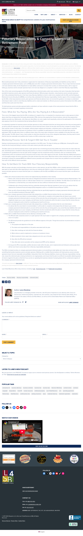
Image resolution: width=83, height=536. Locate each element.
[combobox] (51, 10)
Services (62, 14)
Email (45, 334)
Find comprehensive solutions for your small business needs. (28, 21)
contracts (75, 388)
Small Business (14, 394)
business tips (46, 388)
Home (36, 14)
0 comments (29, 47)
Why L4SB (44, 14)
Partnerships (6, 394)
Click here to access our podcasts (16, 374)
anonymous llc (6, 388)
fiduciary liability (11, 277)
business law (38, 388)
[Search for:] (51, 10)
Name (4, 334)
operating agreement (68, 391)
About (53, 14)
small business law (25, 394)
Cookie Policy (21, 521)
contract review (67, 388)
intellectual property (40, 391)
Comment (6, 319)
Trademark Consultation (55, 269)
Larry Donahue (9, 47)
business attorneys (16, 388)
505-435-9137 (30, 507)
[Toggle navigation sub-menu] (48, 15)
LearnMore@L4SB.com (34, 504)
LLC (34, 269)
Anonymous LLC (40, 269)
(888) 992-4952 (10, 2)
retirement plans (34, 277)
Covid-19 (20, 391)
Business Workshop (57, 388)
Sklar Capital (17, 68)
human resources (28, 391)
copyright (5, 391)
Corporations (12, 391)
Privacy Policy (14, 521)
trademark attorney (52, 394)
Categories (5, 356)
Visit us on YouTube (42, 446)
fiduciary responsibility (22, 277)
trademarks (75, 394)
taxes (44, 394)
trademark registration (64, 394)
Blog (71, 14)
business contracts (28, 388)
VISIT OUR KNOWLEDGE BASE (30, 491)
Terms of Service (6, 521)
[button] (76, 2)
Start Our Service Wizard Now (71, 20)
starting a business (36, 394)
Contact (78, 14)
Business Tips (19, 47)
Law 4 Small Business (52, 391)
